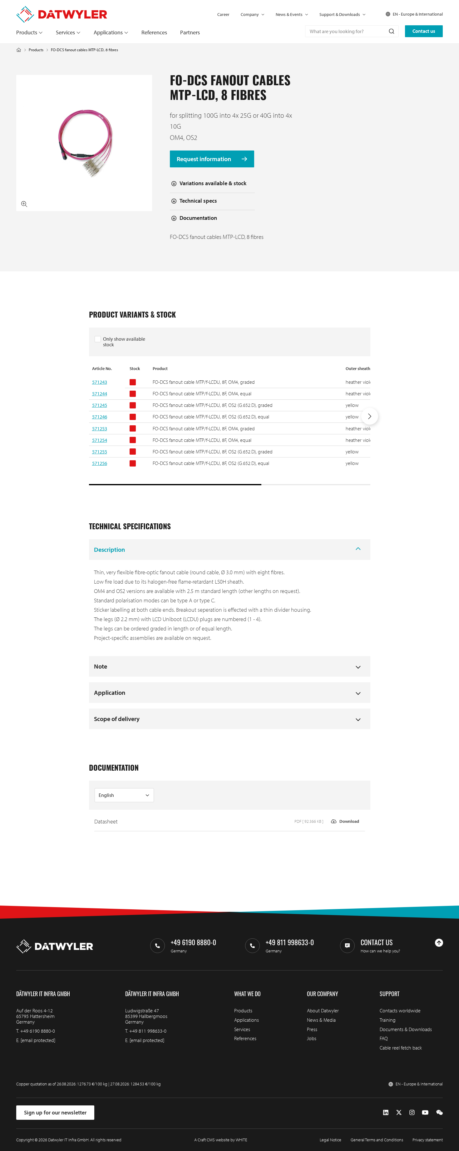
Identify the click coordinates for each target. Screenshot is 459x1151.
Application (109, 692)
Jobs (311, 1038)
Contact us (423, 31)
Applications (108, 32)
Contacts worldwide (400, 1010)
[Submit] (391, 31)
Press (312, 1029)
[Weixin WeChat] (439, 1112)
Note (100, 666)
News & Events (289, 14)
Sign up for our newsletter (55, 1112)
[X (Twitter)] (399, 1112)
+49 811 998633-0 (147, 1031)
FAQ (384, 1038)
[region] (229, 425)
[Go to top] (439, 942)
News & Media (321, 1020)
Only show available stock (124, 342)
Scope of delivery (117, 719)
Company (250, 14)
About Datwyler (323, 1010)
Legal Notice (330, 1140)
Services (65, 32)
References (154, 32)
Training (388, 1020)
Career (223, 14)
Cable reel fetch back (401, 1048)
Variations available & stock (213, 183)
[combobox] (352, 31)
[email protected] (38, 1040)
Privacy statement (427, 1140)
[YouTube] (425, 1112)
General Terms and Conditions (377, 1140)
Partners (190, 32)
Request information (204, 159)
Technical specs (198, 200)
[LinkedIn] (385, 1112)
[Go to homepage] (61, 8)
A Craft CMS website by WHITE (220, 1140)
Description (109, 549)
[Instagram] (412, 1112)
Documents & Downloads (406, 1029)
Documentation (198, 217)
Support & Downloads (339, 14)
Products (26, 32)
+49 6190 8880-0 (37, 1031)
